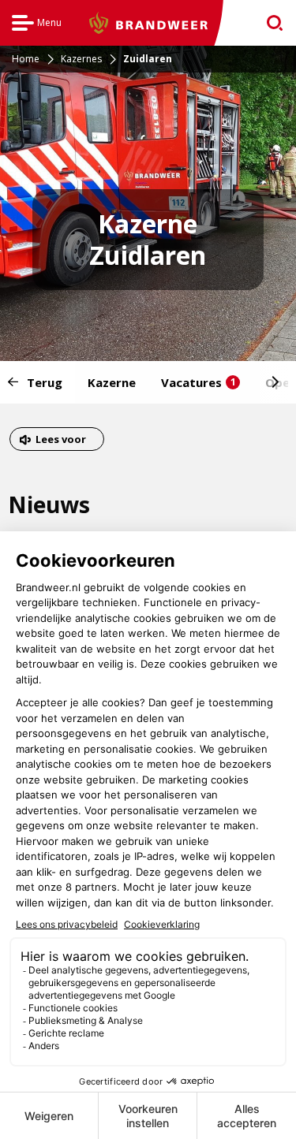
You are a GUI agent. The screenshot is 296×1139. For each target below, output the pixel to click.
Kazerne (112, 382)
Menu (36, 25)
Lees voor (60, 441)
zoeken (270, 23)
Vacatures (198, 382)
